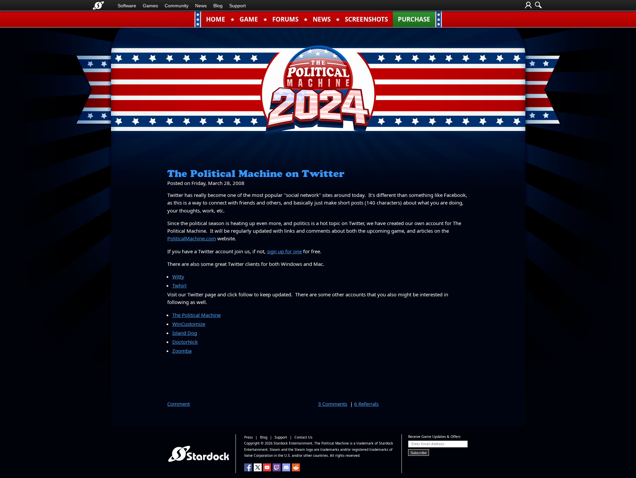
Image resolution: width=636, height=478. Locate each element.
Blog (218, 5)
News (201, 5)
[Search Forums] (538, 5)
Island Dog (184, 332)
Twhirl (179, 285)
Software (127, 5)
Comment (178, 403)
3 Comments (332, 403)
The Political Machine (196, 315)
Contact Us (303, 437)
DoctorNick (185, 341)
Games (150, 5)
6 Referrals (366, 403)
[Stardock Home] (98, 5)
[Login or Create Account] (528, 5)
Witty (178, 276)
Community (176, 5)
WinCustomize (188, 324)
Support (237, 5)
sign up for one (284, 251)
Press (248, 437)
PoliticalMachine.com (191, 238)
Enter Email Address (427, 444)
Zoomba (181, 350)
